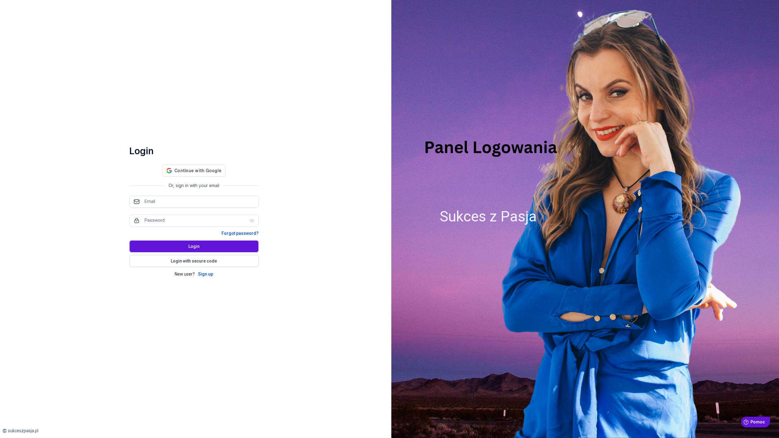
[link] (20, 431)
